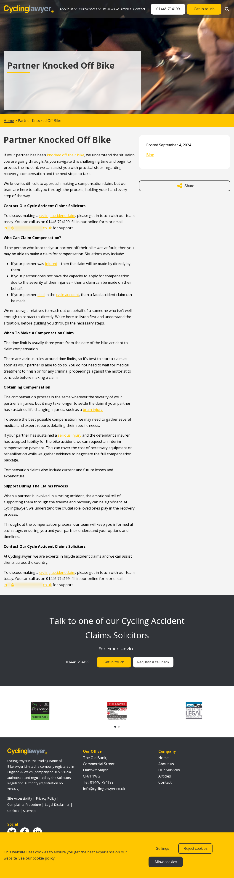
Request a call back (153, 661)
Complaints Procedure (24, 804)
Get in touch (204, 8)
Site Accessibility (19, 798)
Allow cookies (165, 862)
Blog (150, 154)
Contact (139, 9)
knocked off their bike (65, 154)
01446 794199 (168, 8)
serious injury (69, 435)
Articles (125, 9)
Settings (162, 848)
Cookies (13, 810)
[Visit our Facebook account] (24, 832)
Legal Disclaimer (57, 804)
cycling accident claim (57, 215)
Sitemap (29, 810)
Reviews (109, 9)
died (41, 294)
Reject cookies (195, 848)
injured (51, 263)
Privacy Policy (46, 798)
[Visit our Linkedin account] (37, 832)
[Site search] (225, 9)
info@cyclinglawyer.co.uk (104, 788)
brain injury (93, 409)
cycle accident (67, 294)
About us (66, 9)
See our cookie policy (37, 858)
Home (9, 120)
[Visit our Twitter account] (11, 832)
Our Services (88, 9)
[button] (115, 727)
